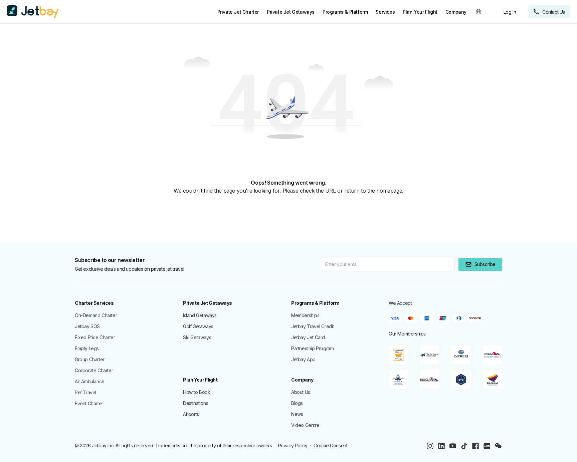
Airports (191, 414)
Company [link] (455, 12)
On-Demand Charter (96, 315)
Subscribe (485, 264)
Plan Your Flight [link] (420, 12)
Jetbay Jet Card (308, 337)
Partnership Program (312, 348)
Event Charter (89, 403)
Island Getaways (200, 315)
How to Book (196, 392)
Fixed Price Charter (95, 337)
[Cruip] (33, 11)
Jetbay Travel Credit (312, 326)
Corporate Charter (94, 370)
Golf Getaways (198, 326)
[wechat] (498, 446)
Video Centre (305, 425)
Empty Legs (87, 348)
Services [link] (385, 12)
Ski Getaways (197, 337)
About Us (300, 392)
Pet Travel (85, 392)
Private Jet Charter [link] (238, 12)
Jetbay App (303, 359)
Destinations (195, 403)
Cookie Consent (330, 445)
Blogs (297, 403)
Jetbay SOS (87, 326)
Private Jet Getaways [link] (291, 12)
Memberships (305, 315)
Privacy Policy (292, 445)
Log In (510, 12)
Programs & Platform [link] (345, 12)
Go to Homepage (35, 207)
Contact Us (553, 12)
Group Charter (90, 359)
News (297, 414)
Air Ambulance (90, 381)
